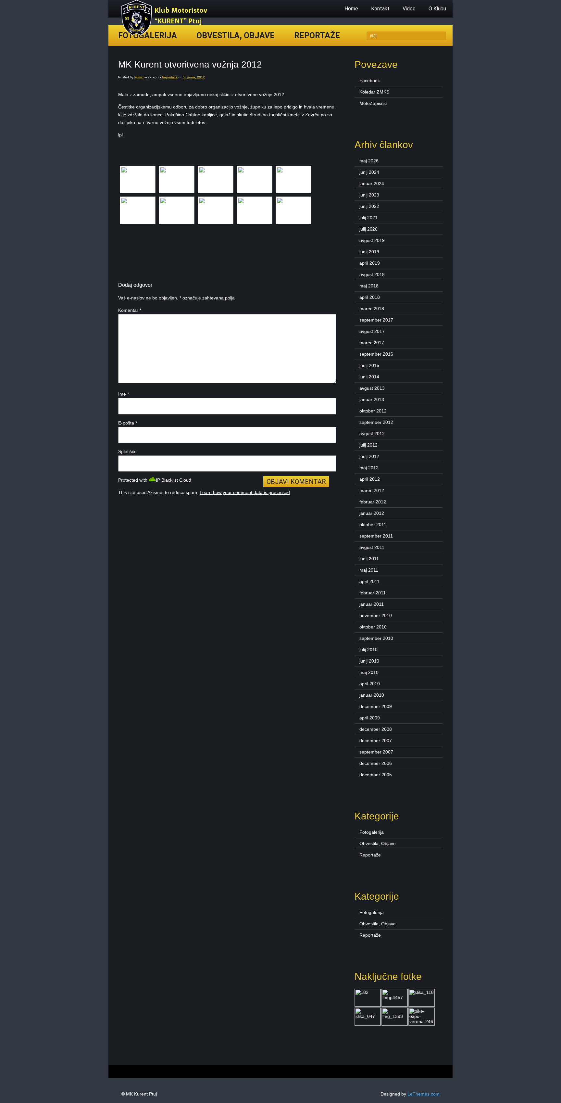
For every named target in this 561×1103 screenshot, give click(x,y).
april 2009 (369, 717)
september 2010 (376, 638)
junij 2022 (369, 206)
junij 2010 (369, 661)
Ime (123, 394)
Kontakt (380, 9)
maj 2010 (369, 672)
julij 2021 (368, 217)
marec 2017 (371, 342)
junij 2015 (369, 365)
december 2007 (375, 740)
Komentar (129, 310)
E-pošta (127, 422)
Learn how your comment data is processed (245, 492)
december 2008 (375, 729)
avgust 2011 (371, 547)
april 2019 (369, 263)
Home (351, 9)
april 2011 (369, 581)
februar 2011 (372, 592)
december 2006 (375, 763)
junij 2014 (369, 376)
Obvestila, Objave (235, 35)
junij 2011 (369, 558)
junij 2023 (369, 194)
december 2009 (375, 706)
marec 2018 (371, 308)
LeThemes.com (423, 1094)
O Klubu (437, 9)
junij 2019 (369, 251)
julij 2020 (368, 229)
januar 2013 (371, 399)
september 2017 (376, 320)
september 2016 (376, 354)
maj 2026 (369, 160)
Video (409, 9)
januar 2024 (371, 183)
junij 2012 (369, 456)
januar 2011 (371, 604)
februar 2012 (372, 501)
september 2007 (376, 751)
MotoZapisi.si (373, 103)
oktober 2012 (373, 410)
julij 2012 (368, 445)
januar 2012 (371, 513)
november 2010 (375, 615)
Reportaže (317, 35)
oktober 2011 (372, 524)
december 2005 (375, 774)
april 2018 (369, 297)
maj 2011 (368, 570)
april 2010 (369, 683)
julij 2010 (368, 649)
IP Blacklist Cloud (173, 480)
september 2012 (376, 422)
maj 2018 (369, 285)
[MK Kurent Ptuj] (166, 34)
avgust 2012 (372, 433)
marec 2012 (371, 490)
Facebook (369, 80)
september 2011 (376, 536)
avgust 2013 (372, 388)
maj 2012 (369, 467)
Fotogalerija (371, 832)
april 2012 (369, 479)
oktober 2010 (373, 626)
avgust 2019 (372, 240)
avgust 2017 (372, 331)
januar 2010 (371, 695)
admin (138, 77)
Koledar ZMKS (374, 92)
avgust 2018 (372, 274)
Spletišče (127, 451)
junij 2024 (369, 172)
